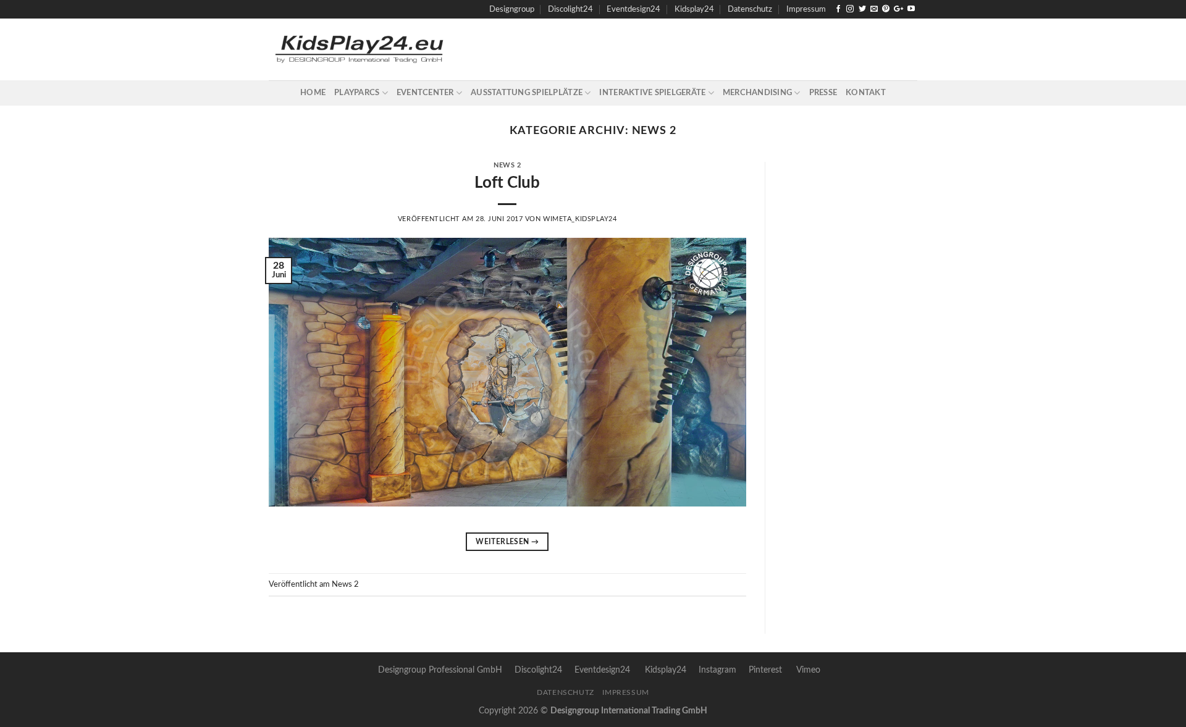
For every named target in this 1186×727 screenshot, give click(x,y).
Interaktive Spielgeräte (652, 92)
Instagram (717, 669)
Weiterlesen (507, 541)
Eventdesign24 (633, 9)
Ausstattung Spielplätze (526, 92)
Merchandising (757, 92)
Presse (823, 92)
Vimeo (808, 669)
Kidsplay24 (694, 9)
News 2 (507, 165)
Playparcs (356, 92)
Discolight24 (570, 9)
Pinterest (765, 669)
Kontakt (866, 92)
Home (313, 92)
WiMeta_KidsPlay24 (580, 219)
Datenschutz (750, 9)
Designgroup (511, 9)
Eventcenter (425, 92)
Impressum (806, 9)
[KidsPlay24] (411, 49)
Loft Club (507, 183)
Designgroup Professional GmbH (440, 669)
